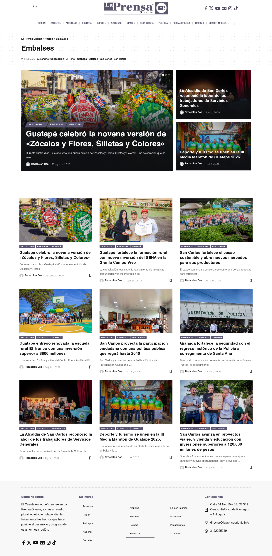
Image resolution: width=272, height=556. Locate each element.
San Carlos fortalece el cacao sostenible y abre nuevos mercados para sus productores (213, 258)
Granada (82, 59)
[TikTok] (236, 8)
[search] (50, 7)
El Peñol (70, 59)
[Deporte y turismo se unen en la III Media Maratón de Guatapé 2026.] (136, 402)
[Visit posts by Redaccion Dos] (28, 164)
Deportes (123, 428)
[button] (163, 74)
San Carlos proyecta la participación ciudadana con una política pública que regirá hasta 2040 (134, 349)
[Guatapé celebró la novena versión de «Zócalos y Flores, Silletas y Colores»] (55, 220)
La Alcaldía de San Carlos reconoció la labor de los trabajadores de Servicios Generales (55, 440)
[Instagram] (230, 8)
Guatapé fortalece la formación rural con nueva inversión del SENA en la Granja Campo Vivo (133, 258)
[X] (211, 8)
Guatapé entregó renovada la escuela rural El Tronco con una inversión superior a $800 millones (54, 349)
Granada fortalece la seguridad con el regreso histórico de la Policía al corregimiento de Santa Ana (215, 349)
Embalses (57, 125)
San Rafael (120, 59)
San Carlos (106, 59)
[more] (234, 23)
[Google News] (224, 8)
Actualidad (36, 125)
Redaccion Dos (39, 164)
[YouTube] (217, 8)
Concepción (57, 59)
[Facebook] (206, 8)
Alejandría (43, 59)
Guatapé (93, 59)
